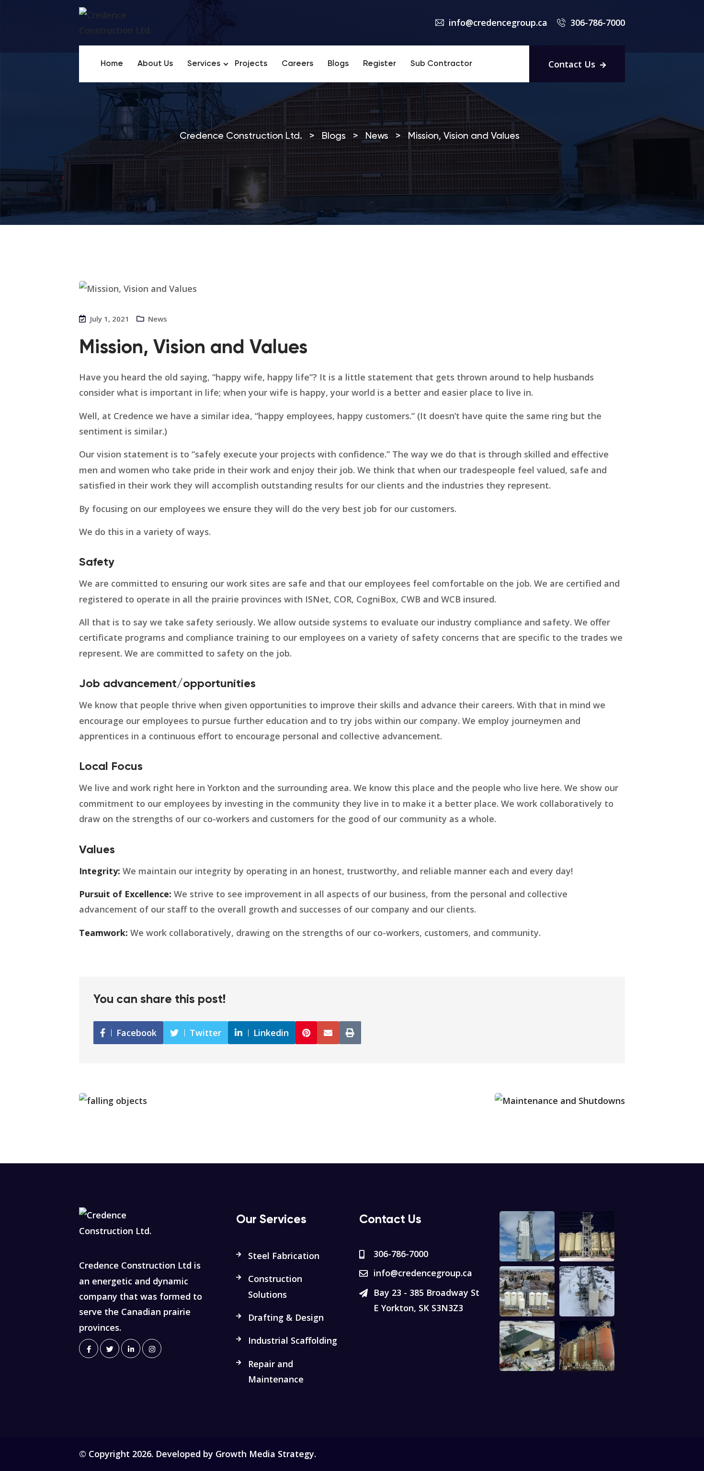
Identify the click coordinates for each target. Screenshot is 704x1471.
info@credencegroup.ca (498, 22)
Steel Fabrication (283, 1255)
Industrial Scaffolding (292, 1340)
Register (379, 64)
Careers (297, 64)
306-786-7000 (597, 22)
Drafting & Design (286, 1317)
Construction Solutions (275, 1286)
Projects (251, 64)
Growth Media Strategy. (266, 1454)
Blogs (338, 64)
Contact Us (571, 64)
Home (112, 64)
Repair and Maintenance (276, 1371)
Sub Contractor (441, 64)
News (157, 318)
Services (203, 64)
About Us (155, 64)
